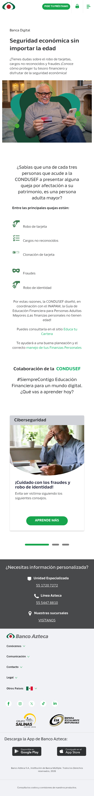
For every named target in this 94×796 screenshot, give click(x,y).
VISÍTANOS (47, 620)
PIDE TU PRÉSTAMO (56, 6)
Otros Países (15, 688)
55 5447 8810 (47, 603)
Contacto (13, 667)
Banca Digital (20, 30)
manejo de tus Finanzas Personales (54, 348)
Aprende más (47, 520)
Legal (10, 677)
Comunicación (16, 656)
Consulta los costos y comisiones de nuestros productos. (47, 788)
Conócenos (14, 646)
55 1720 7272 (47, 586)
